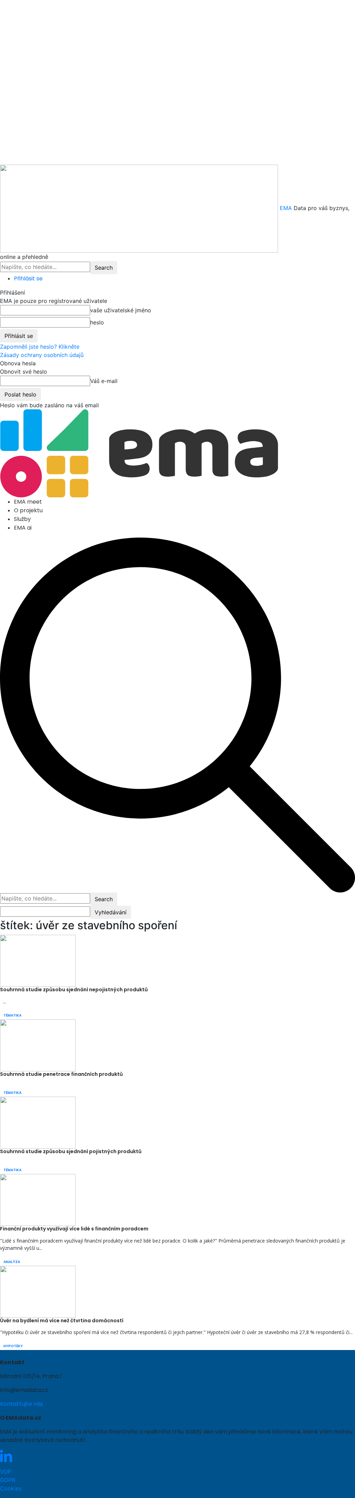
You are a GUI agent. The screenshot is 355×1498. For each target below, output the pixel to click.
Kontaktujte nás (21, 1404)
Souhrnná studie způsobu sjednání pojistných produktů (70, 1151)
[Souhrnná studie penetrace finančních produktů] (38, 1045)
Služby (22, 519)
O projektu (28, 510)
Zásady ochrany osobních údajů (42, 354)
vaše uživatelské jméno (120, 310)
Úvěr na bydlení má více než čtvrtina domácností (61, 1320)
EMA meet (28, 502)
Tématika (12, 1015)
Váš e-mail (104, 380)
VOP (5, 1471)
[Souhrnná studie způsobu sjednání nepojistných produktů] (38, 960)
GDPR (7, 1480)
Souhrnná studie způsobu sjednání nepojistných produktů (74, 989)
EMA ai (23, 528)
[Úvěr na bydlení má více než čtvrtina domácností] (38, 1291)
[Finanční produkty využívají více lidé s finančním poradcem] (38, 1199)
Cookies (10, 1488)
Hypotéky (13, 1346)
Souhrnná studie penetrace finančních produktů (61, 1074)
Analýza (11, 1261)
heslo (97, 322)
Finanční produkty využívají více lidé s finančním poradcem (74, 1228)
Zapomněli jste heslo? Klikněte (39, 346)
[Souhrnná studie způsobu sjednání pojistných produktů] (38, 1121)
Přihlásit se (28, 278)
